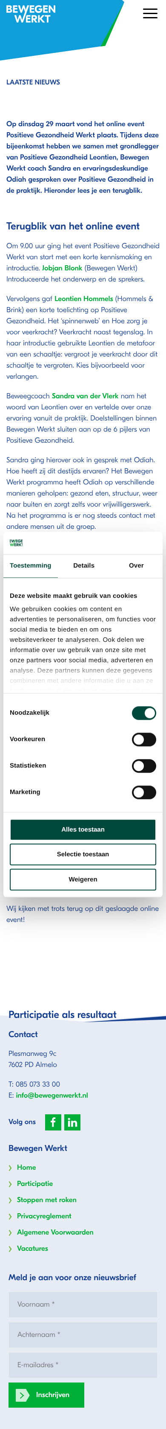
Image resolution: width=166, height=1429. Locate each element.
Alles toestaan (83, 829)
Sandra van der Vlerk (85, 396)
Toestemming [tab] (31, 565)
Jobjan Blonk (62, 268)
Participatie (35, 1184)
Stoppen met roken (47, 1200)
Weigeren (83, 879)
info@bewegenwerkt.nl (52, 1096)
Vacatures (32, 1249)
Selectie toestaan (83, 854)
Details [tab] (83, 565)
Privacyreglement (44, 1216)
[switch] (144, 739)
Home (26, 1168)
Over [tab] (136, 565)
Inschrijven (52, 1395)
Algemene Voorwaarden (55, 1233)
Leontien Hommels (83, 299)
